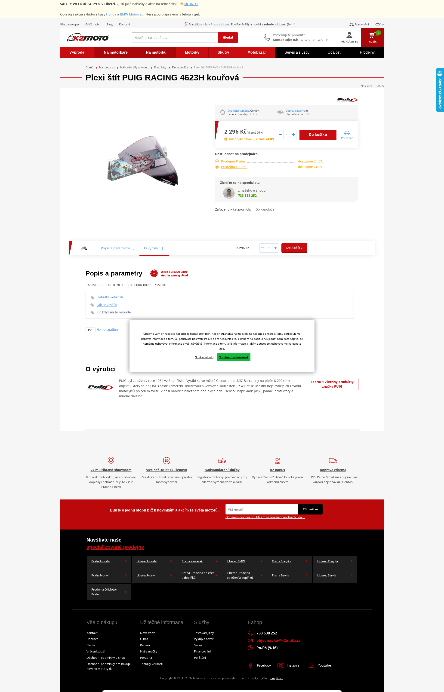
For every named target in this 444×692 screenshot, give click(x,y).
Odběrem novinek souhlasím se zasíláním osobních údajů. (265, 517)
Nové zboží (147, 633)
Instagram (294, 665)
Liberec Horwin (146, 575)
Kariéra (145, 645)
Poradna (146, 657)
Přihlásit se (310, 509)
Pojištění (200, 657)
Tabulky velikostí (151, 664)
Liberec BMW (236, 561)
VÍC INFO (191, 4)
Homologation (107, 329)
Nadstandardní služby (222, 470)
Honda (111, 14)
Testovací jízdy (204, 633)
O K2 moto (92, 24)
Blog (110, 24)
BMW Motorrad (132, 14)
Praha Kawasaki (192, 561)
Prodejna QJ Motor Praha (104, 591)
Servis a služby (296, 52)
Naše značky (148, 651)
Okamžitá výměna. (239, 111)
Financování (202, 651)
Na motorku (106, 67)
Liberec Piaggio (327, 561)
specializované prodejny (115, 547)
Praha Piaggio (281, 561)
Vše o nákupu (69, 24)
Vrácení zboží (95, 651)
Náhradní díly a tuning (134, 67)
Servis (198, 645)
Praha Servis (280, 575)
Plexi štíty (160, 67)
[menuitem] (77, 52)
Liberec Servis (326, 575)
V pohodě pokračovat (233, 357)
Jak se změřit (107, 305)
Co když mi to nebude (114, 312)
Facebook (263, 665)
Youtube (324, 665)
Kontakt (124, 24)
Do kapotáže (180, 67)
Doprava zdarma (296, 111)
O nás (144, 639)
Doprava (92, 639)
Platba (90, 645)
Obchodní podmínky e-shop (105, 657)
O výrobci (152, 248)
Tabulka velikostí (110, 297)
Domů (89, 67)
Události (334, 52)
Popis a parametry (115, 248)
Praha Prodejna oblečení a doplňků (198, 575)
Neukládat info (204, 357)
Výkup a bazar (203, 639)
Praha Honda (100, 561)
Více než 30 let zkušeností (166, 470)
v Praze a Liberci (219, 24)
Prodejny (367, 52)
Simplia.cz (276, 678)
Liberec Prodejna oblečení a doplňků (240, 575)
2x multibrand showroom (111, 470)
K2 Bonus (277, 470)
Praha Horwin (100, 575)
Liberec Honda (146, 561)
